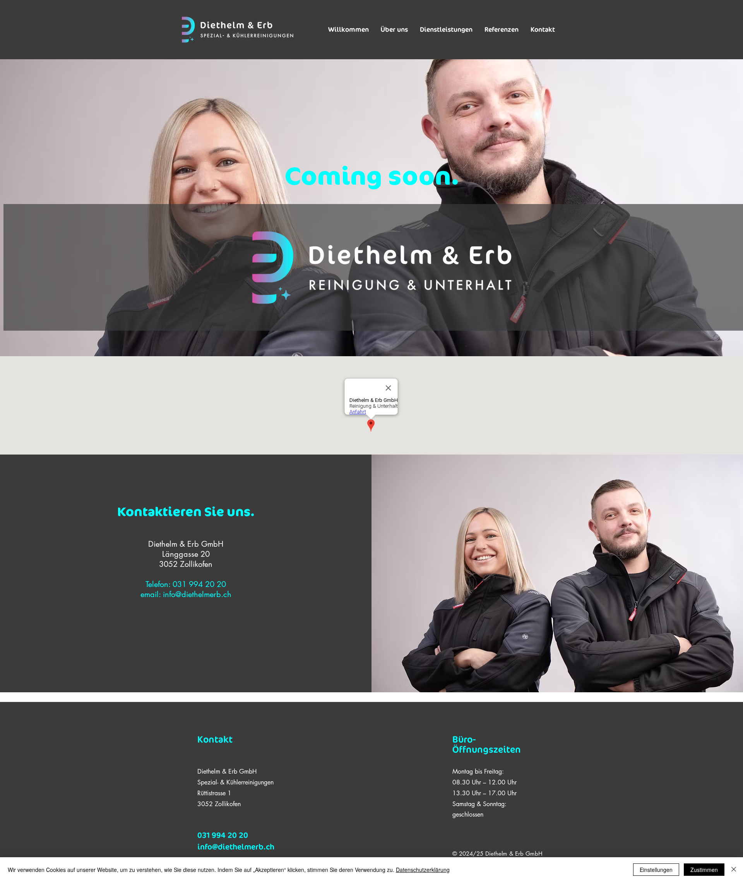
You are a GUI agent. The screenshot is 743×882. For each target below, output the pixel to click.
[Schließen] (733, 869)
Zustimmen (704, 869)
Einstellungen (656, 869)
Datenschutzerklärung (423, 869)
